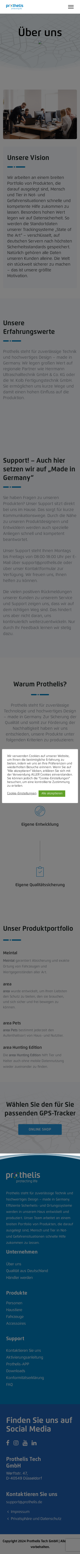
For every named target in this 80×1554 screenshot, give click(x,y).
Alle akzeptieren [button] (51, 793)
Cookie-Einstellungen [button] (22, 793)
